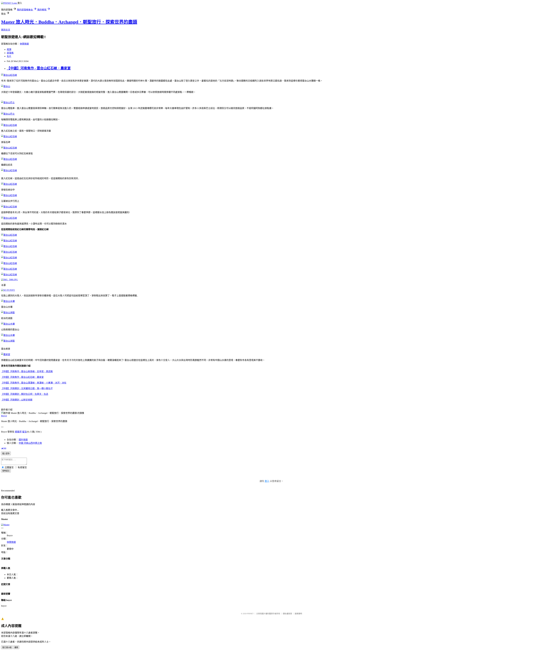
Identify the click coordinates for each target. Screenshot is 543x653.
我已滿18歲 (7, 647)
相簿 (9, 49)
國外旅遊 (23, 439)
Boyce (4, 416)
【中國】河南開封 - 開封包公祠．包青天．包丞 (24, 394)
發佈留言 (6, 471)
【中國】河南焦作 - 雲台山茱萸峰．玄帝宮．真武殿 (27, 371)
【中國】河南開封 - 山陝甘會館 (16, 400)
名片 (9, 56)
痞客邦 (18, 432)
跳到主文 (5, 30)
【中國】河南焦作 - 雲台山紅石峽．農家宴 (39, 68)
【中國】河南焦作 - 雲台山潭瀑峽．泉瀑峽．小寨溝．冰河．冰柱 (33, 383)
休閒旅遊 (24, 44)
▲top (3, 448)
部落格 (10, 53)
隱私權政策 (287, 614)
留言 (24, 432)
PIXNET (250, 614)
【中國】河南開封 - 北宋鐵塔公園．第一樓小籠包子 (27, 388)
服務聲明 (298, 614)
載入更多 (6, 453)
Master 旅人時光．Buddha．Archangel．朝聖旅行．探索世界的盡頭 (69, 21)
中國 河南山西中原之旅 (30, 443)
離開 (16, 647)
